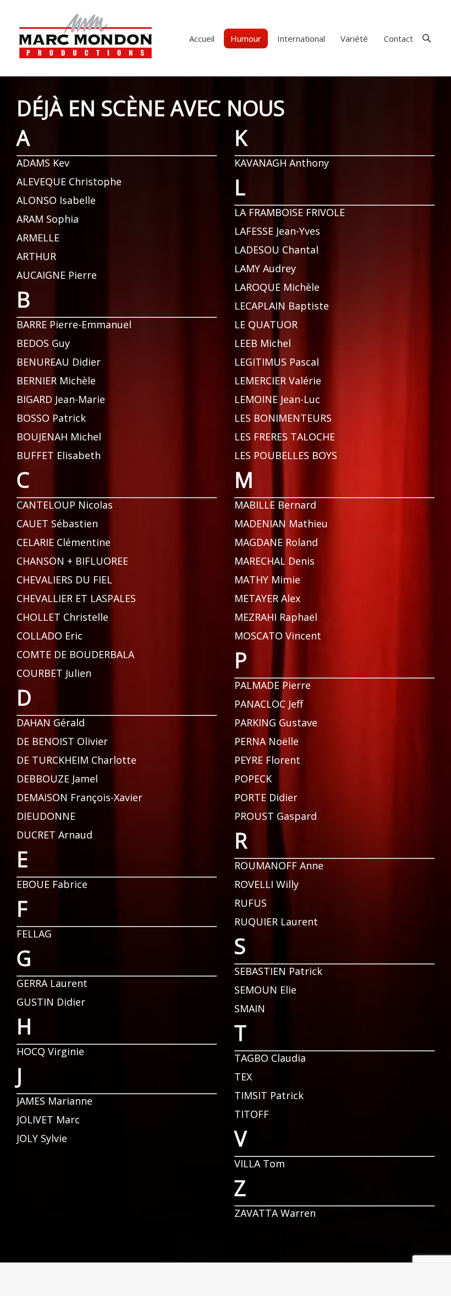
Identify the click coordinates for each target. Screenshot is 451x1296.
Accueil (202, 38)
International (301, 38)
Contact (398, 38)
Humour (245, 38)
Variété (354, 38)
